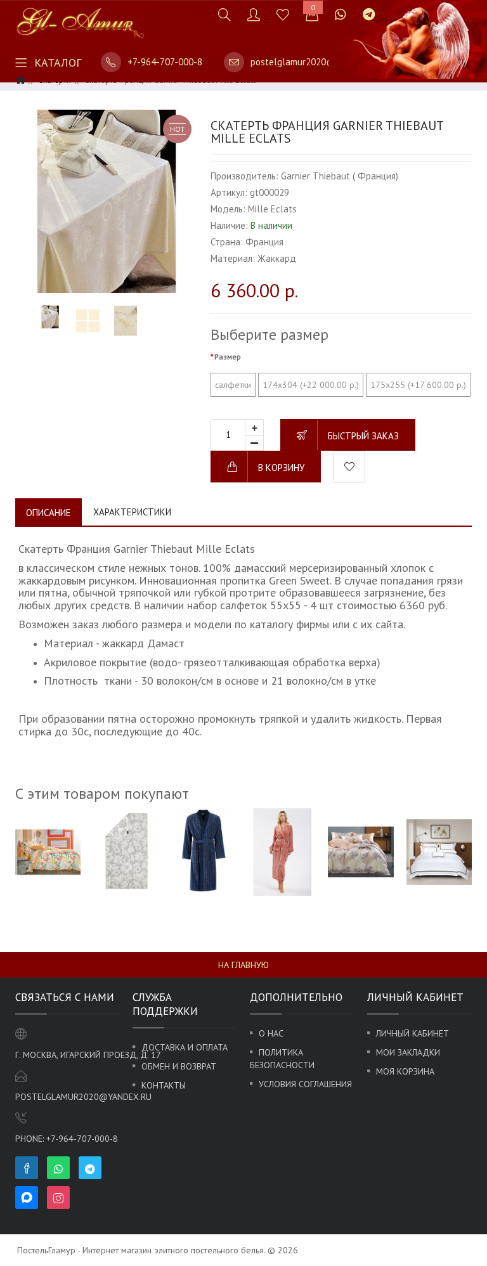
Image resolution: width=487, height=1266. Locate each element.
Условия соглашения (305, 1084)
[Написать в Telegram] (368, 14)
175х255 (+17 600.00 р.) (418, 385)
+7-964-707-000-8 (164, 62)
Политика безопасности (282, 1059)
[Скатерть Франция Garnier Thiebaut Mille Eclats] (106, 201)
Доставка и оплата (184, 1047)
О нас (271, 1033)
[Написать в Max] (391, 8)
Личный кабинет (412, 1033)
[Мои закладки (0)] (282, 14)
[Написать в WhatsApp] (340, 14)
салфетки (233, 385)
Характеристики (132, 512)
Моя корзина (405, 1071)
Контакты (163, 1085)
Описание (48, 513)
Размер (227, 356)
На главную (243, 965)
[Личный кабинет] (253, 14)
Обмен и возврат (178, 1066)
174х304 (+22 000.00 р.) (311, 385)
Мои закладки (408, 1052)
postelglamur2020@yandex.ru (313, 62)
